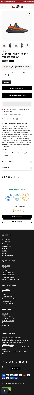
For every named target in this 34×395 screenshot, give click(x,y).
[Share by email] (16, 118)
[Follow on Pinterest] (16, 362)
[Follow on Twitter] (6, 362)
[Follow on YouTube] (20, 362)
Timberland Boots (8, 277)
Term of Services (7, 303)
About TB (5, 314)
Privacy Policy (7, 301)
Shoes (4, 253)
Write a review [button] (17, 217)
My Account (6, 290)
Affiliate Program (8, 316)
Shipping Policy (7, 296)
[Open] (4, 391)
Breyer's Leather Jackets (10, 279)
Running (4, 248)
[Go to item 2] (10, 45)
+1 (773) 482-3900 (14, 338)
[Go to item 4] (21, 45)
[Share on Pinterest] (13, 118)
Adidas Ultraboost (8, 275)
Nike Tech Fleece (8, 272)
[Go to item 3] (15, 45)
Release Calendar (8, 321)
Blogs (4, 323)
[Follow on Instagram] (10, 362)
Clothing (5, 244)
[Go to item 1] (4, 45)
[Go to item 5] (27, 45)
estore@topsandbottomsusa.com (18, 340)
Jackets (4, 251)
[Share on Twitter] (10, 118)
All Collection (6, 239)
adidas (4, 51)
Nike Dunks (6, 268)
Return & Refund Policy (9, 299)
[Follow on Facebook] (3, 362)
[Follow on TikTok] (23, 362)
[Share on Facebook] (7, 118)
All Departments (7, 255)
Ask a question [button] (17, 221)
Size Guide (6, 82)
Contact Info (6, 294)
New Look (5, 325)
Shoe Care (18, 66)
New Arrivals (6, 246)
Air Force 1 (5, 270)
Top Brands (6, 241)
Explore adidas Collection (17, 88)
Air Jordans (6, 266)
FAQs (3, 292)
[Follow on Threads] (13, 362)
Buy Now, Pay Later (8, 318)
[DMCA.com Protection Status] (17, 389)
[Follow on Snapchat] (26, 362)
